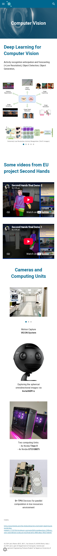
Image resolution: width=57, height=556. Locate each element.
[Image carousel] (28, 305)
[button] (3, 4)
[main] (28, 23)
